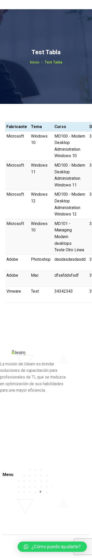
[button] (52, 547)
